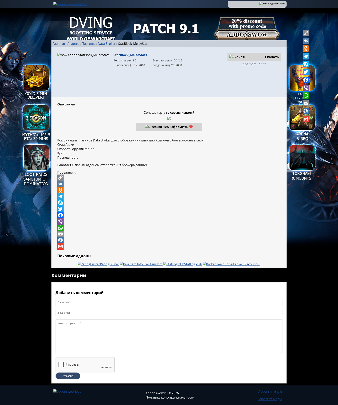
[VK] (306, 41)
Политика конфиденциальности (170, 397)
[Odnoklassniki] (306, 48)
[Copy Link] (306, 33)
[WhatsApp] (306, 95)
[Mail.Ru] (306, 111)
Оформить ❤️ (181, 127)
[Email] (306, 103)
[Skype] (306, 64)
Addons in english (271, 391)
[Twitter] (306, 72)
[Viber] (306, 88)
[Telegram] (306, 56)
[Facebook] (306, 80)
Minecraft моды (270, 399)
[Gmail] (306, 119)
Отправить (68, 375)
